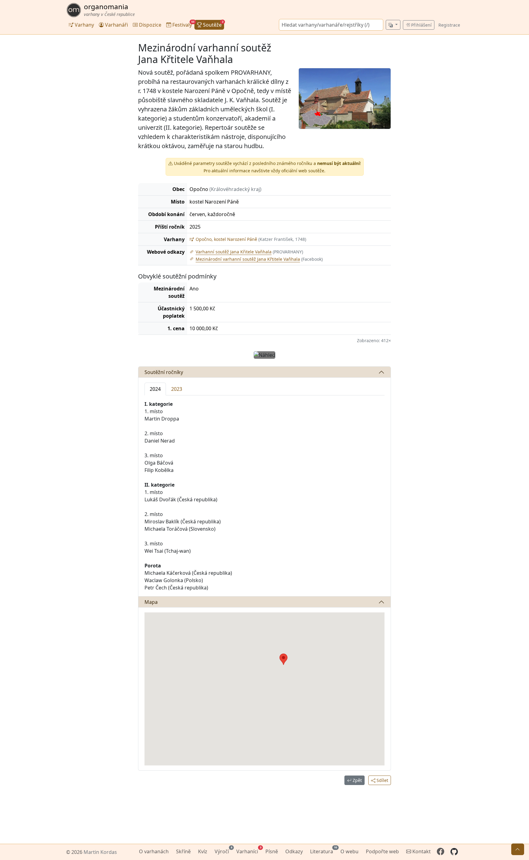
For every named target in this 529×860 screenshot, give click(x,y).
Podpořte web (382, 851)
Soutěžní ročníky (163, 372)
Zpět (356, 780)
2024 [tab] (155, 389)
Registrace (449, 25)
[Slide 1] (261, 350)
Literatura (323, 851)
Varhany (83, 24)
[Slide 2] (268, 350)
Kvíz (202, 851)
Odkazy (294, 851)
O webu (349, 851)
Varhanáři (116, 24)
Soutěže (212, 24)
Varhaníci (248, 851)
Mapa (151, 602)
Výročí (223, 851)
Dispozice (149, 24)
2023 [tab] (176, 389)
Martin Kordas (100, 852)
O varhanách (154, 851)
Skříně (183, 851)
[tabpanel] (264, 495)
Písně (271, 851)
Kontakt (421, 851)
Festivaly (182, 24)
